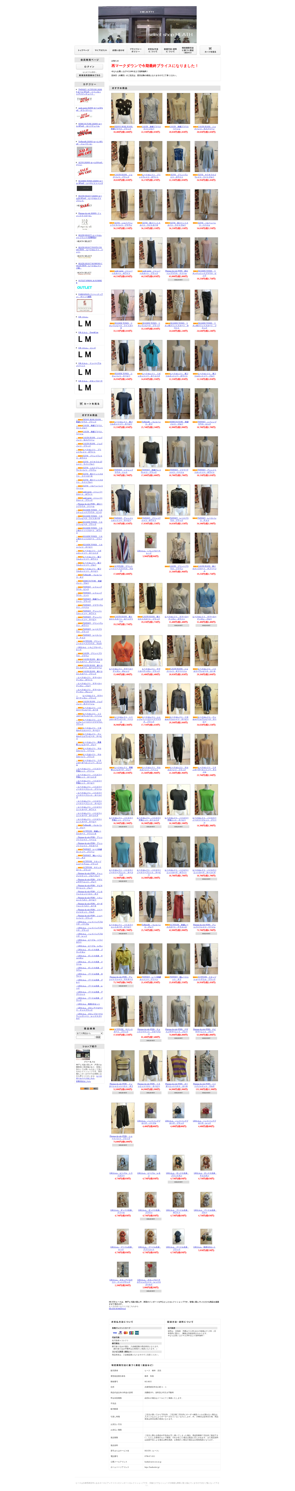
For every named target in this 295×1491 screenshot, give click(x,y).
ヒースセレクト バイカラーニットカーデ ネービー (121, 926)
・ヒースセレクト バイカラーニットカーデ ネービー (89, 820)
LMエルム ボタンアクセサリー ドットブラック (121, 1281)
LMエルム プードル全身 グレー (205, 1211)
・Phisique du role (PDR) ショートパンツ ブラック (89, 917)
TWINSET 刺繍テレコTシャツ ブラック (151, 471)
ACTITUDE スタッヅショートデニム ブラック (204, 978)
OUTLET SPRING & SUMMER (89, 282)
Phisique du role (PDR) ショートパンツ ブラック (121, 1137)
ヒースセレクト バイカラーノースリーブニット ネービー (149, 872)
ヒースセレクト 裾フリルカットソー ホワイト (177, 375)
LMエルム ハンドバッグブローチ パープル (148, 1122)
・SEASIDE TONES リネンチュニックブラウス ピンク (89, 511)
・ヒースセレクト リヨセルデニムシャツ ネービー (88, 729)
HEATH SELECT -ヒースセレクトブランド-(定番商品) (89, 236)
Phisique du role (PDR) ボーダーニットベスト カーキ (176, 1085)
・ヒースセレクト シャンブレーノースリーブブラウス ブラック (90, 722)
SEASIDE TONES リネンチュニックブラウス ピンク (204, 273)
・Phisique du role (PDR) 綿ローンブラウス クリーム (89, 505)
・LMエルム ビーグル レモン (89, 946)
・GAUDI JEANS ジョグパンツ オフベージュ (89, 702)
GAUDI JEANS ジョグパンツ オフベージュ (177, 670)
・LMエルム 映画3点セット (88, 1004)
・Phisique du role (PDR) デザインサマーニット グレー (89, 881)
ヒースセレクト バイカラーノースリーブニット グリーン (204, 820)
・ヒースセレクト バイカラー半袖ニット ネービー (89, 782)
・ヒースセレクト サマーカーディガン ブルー (89, 684)
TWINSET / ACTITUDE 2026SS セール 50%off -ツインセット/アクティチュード (89, 91)
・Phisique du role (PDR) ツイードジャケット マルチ (89, 911)
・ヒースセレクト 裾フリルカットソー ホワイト (88, 558)
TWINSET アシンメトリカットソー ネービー (122, 519)
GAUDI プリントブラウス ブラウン (179, 567)
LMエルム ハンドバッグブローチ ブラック (176, 1122)
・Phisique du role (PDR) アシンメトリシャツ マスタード (89, 844)
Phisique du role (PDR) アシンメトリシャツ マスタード (121, 978)
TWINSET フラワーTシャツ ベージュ (178, 471)
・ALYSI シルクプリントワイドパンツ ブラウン (89, 469)
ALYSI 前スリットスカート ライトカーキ (150, 224)
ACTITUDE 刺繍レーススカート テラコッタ (177, 926)
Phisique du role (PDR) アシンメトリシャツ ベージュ (204, 926)
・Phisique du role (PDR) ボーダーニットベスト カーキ (89, 905)
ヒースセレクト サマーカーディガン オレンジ (121, 670)
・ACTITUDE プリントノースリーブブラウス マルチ (89, 642)
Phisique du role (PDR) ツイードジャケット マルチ (204, 1085)
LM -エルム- (83, 317)
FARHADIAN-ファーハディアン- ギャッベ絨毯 (89, 295)
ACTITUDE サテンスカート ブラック (123, 1030)
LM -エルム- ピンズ (87, 348)
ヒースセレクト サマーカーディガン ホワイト (177, 618)
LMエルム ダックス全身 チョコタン (205, 1174)
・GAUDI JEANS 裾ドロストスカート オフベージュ (89, 660)
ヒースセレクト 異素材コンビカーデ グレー (122, 768)
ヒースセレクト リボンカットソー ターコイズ (149, 375)
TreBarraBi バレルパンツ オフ (151, 423)
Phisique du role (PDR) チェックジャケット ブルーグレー (149, 1031)
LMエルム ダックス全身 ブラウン (149, 1211)
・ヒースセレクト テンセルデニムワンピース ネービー (89, 736)
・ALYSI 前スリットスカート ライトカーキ (89, 475)
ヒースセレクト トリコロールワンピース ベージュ (121, 719)
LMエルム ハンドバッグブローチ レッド (204, 1122)
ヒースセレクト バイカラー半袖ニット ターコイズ (149, 819)
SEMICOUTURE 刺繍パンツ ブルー (179, 423)
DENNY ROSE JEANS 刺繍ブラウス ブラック (122, 128)
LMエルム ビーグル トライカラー (121, 1174)
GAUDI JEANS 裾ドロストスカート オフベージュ (204, 568)
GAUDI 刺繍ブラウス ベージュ (180, 128)
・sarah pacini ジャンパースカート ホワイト (89, 493)
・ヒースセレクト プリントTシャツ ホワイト (88, 451)
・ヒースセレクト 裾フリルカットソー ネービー (88, 570)
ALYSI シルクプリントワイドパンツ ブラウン (121, 224)
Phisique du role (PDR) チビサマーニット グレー (204, 1030)
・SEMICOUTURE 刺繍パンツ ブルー (89, 582)
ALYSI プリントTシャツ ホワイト (179, 176)
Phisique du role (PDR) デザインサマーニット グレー (176, 1030)
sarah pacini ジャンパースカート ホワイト (122, 272)
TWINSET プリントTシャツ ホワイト (151, 519)
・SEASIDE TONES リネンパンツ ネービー (89, 546)
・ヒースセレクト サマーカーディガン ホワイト (89, 678)
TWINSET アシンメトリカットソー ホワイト (205, 471)
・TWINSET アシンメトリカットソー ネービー (89, 618)
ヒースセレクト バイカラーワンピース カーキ (204, 670)
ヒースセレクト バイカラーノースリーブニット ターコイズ (121, 872)
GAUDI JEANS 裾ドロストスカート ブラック (149, 618)
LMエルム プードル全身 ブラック (177, 1248)
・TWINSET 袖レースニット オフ (89, 856)
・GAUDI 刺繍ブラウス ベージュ (90, 433)
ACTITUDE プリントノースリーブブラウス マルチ (121, 568)
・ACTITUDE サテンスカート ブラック (88, 868)
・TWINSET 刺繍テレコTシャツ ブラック (89, 600)
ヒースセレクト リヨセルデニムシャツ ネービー (177, 718)
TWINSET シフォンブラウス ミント (123, 471)
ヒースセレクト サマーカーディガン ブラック (149, 670)
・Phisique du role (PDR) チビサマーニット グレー (89, 887)
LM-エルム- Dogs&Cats (88, 332)
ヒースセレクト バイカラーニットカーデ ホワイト (177, 871)
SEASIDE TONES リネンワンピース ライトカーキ (121, 325)
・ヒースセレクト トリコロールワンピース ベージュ (89, 715)
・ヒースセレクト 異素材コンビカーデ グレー (88, 743)
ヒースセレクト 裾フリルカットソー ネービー (121, 423)
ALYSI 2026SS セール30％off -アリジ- (89, 163)
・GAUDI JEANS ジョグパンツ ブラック (89, 445)
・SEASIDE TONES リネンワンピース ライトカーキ (89, 517)
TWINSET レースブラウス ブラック (179, 519)
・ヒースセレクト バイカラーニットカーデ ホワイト (89, 808)
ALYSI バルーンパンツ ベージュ (207, 224)
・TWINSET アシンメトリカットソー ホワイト (89, 612)
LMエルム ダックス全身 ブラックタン (177, 1174)
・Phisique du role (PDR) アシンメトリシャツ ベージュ (89, 838)
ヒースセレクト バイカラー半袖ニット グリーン (121, 819)
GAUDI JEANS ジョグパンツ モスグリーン (205, 128)
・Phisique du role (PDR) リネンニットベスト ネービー (89, 899)
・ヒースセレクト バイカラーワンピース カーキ (88, 709)
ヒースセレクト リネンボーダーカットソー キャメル (204, 769)
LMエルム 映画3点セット (204, 1247)
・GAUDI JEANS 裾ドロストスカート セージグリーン (89, 666)
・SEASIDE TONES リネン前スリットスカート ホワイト (89, 530)
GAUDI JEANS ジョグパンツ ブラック (122, 176)
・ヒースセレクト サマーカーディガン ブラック (89, 696)
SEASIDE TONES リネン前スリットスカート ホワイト (177, 325)
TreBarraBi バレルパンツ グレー (151, 926)
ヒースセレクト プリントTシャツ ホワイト (150, 176)
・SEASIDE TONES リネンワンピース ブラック (89, 523)
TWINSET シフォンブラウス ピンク (206, 423)
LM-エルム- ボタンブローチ (90, 381)
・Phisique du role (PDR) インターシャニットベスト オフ (89, 893)
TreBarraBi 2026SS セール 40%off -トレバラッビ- (89, 143)
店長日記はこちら (83, 1081)
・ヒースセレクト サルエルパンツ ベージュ (88, 749)
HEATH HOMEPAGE (117, 1309)
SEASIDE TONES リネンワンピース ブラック (149, 324)
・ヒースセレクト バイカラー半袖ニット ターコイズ (89, 776)
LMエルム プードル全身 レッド (122, 1248)
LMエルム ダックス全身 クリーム (122, 1211)
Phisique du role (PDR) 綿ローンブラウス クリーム (176, 272)
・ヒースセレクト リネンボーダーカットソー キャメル (89, 762)
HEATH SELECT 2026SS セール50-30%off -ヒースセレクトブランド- (89, 198)
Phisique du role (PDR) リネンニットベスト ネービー (149, 1085)
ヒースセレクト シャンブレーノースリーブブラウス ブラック (149, 719)
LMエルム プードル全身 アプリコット (149, 1248)
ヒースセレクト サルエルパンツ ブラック (177, 768)
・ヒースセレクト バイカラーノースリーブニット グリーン (89, 788)
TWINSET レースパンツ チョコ (206, 519)
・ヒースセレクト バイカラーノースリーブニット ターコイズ (89, 795)
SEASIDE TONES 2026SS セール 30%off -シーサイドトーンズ (89, 182)
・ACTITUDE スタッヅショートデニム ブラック (88, 862)
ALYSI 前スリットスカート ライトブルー (177, 224)
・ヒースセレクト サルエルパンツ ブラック (88, 755)
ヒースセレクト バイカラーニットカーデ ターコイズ (204, 871)
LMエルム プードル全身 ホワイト (177, 1211)
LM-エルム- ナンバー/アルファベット (88, 364)
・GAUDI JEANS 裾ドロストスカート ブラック (89, 672)
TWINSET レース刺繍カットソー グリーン (150, 978)
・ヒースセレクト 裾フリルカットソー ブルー (88, 564)
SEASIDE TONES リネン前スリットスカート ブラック (204, 325)
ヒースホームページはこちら (89, 1077)
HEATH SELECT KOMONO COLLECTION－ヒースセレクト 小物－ (89, 266)
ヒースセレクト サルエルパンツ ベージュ (150, 768)
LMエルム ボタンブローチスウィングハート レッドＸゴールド (149, 1282)
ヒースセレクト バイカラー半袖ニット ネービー (177, 819)
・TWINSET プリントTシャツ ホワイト (89, 624)
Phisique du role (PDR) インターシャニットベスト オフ (121, 1085)
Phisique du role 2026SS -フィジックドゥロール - (88, 214)
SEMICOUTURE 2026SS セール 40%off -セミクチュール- (89, 125)
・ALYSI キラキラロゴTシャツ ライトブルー (89, 463)
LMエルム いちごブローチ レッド (149, 552)
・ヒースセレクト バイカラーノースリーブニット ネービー (89, 802)
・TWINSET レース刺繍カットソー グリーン (89, 850)
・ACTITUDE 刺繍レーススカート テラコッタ (88, 832)
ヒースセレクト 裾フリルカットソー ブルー (205, 375)
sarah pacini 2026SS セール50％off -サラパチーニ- (89, 109)
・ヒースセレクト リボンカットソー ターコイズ (88, 552)
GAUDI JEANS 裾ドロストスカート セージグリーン (121, 619)
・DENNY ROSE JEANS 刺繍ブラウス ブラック (89, 420)
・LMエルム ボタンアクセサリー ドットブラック (89, 1009)
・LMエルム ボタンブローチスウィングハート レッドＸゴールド (89, 1016)
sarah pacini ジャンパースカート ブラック (150, 272)
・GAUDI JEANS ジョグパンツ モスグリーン (89, 439)
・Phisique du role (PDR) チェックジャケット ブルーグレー (89, 874)
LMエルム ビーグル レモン (148, 1174)
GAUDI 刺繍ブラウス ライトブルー (152, 128)
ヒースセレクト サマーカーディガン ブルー (204, 618)
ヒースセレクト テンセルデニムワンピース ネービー (204, 719)
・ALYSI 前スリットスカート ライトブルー (89, 481)
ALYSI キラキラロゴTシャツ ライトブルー (205, 176)
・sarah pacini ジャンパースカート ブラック (89, 499)
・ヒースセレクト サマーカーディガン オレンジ (89, 691)
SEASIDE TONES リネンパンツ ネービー (122, 375)
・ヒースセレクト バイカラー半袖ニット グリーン (89, 770)
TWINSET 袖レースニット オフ (179, 978)
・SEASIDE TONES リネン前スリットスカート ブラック (89, 538)
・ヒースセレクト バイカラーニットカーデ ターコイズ (89, 814)
